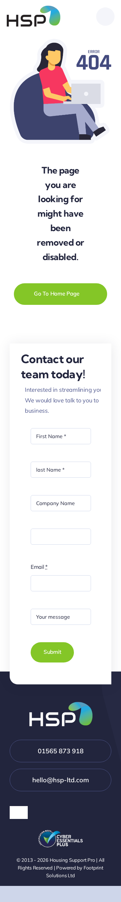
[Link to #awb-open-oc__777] (105, 16)
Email (39, 566)
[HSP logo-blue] (33, 8)
